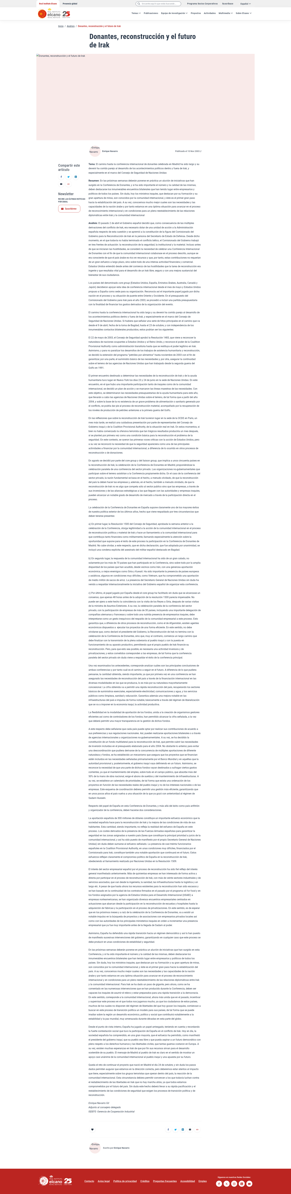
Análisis (71, 26)
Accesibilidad (187, 1181)
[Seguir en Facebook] (219, 1184)
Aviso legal (104, 1181)
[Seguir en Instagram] (234, 1184)
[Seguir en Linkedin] (242, 1184)
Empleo (203, 1181)
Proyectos (196, 13)
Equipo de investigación (173, 13)
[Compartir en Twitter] (68, 177)
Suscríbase (227, 3)
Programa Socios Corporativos (202, 3)
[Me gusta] (92, 1129)
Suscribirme (71, 208)
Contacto (89, 1181)
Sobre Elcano (242, 13)
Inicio (61, 26)
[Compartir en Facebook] (61, 177)
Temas (135, 13)
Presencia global (70, 3)
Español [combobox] (244, 4)
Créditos (144, 1181)
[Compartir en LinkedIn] (76, 177)
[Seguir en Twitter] (227, 1184)
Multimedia (224, 13)
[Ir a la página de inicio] (57, 12)
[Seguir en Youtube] (249, 1184)
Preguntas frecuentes (165, 1181)
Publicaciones (151, 13)
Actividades (210, 13)
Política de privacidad (125, 1181)
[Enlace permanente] (68, 184)
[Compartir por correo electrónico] (61, 184)
